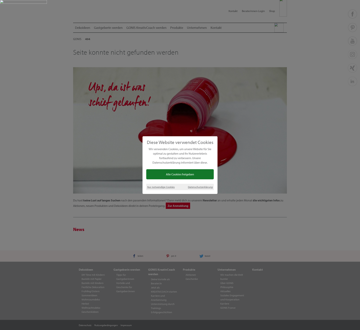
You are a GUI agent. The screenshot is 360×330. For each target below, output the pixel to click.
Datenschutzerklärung (200, 187)
